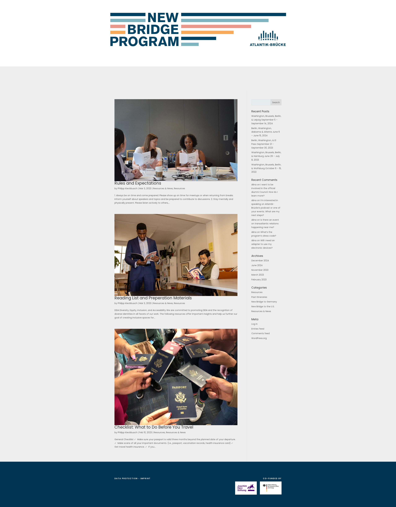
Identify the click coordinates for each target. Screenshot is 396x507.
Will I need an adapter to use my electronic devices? (263, 244)
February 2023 (259, 279)
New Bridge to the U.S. (263, 306)
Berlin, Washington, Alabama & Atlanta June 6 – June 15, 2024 (265, 132)
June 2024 (257, 265)
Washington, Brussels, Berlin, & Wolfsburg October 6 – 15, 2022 (266, 168)
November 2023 (259, 270)
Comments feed (260, 333)
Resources (179, 188)
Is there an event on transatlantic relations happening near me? (265, 223)
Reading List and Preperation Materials (153, 298)
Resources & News (163, 188)
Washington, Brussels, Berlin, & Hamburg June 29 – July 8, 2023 (266, 156)
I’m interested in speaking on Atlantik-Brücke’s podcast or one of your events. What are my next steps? (265, 208)
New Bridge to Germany (264, 301)
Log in (254, 324)
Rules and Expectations (137, 183)
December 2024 (260, 260)
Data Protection (126, 478)
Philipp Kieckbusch (127, 188)
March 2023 (257, 274)
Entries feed (257, 328)
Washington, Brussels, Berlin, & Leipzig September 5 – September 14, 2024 (266, 119)
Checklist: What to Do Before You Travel (153, 427)
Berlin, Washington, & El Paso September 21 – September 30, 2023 (263, 144)
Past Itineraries (259, 297)
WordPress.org (259, 338)
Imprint (145, 478)
